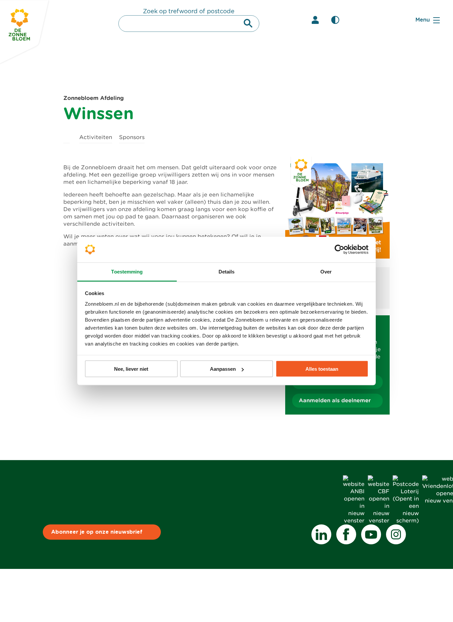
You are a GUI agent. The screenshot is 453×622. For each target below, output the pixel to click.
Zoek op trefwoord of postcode (188, 12)
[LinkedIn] (321, 534)
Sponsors (132, 137)
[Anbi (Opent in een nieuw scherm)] (353, 520)
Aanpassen (223, 369)
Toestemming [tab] (127, 271)
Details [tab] (227, 271)
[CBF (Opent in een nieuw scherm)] (378, 520)
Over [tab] (326, 271)
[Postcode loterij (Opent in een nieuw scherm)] (406, 520)
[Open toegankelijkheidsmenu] (335, 20)
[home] (66, 136)
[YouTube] (371, 534)
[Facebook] (346, 534)
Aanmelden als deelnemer (335, 400)
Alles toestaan (321, 369)
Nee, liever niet (131, 369)
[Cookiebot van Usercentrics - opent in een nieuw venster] (339, 250)
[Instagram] (396, 534)
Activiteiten (95, 137)
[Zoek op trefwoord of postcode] (248, 23)
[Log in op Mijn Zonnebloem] (315, 20)
